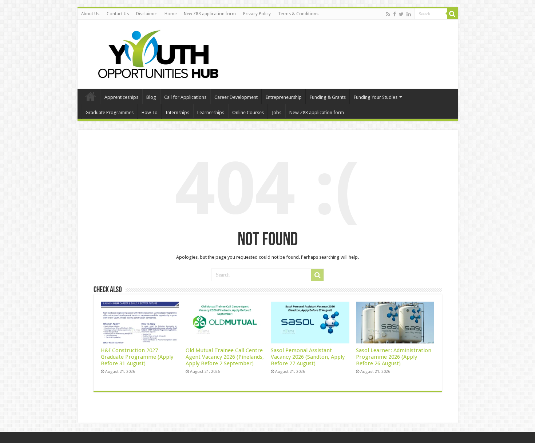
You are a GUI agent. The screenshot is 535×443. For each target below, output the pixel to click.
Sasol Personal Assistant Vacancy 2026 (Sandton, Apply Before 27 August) (308, 357)
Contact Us (118, 13)
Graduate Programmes (110, 112)
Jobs (276, 112)
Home (171, 13)
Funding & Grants (328, 97)
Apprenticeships (121, 97)
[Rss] (388, 14)
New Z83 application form (210, 13)
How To (150, 112)
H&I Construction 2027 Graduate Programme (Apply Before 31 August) (137, 357)
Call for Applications (185, 97)
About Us (90, 13)
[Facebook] (394, 14)
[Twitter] (401, 14)
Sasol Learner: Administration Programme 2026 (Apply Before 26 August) (393, 357)
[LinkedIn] (409, 14)
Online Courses (248, 112)
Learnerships (210, 112)
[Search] (452, 13)
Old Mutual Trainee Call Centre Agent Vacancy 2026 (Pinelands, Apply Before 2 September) (225, 357)
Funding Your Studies (375, 97)
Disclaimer (146, 13)
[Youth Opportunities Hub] (156, 52)
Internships (177, 112)
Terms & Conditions (298, 13)
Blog (151, 97)
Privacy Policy (257, 13)
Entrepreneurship (284, 97)
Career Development (236, 97)
